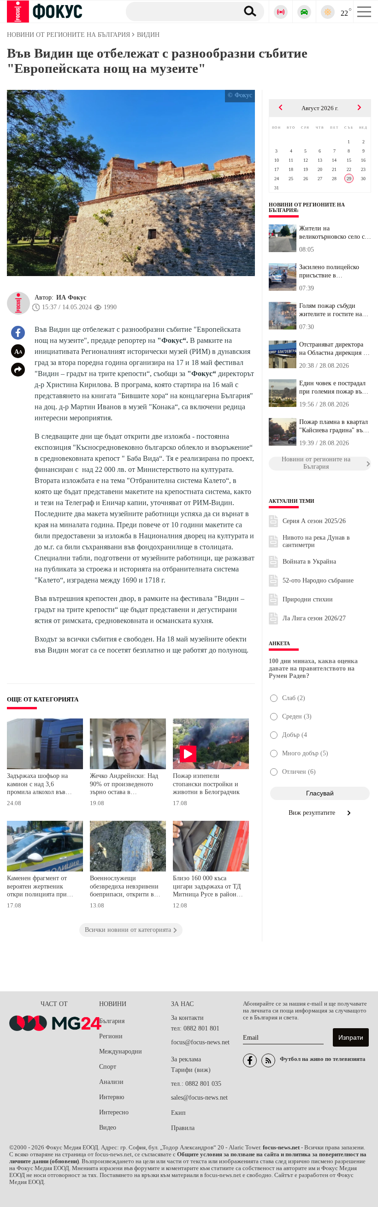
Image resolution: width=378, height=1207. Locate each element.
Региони (111, 1036)
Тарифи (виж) (191, 1069)
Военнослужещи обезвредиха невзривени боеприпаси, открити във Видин (125, 887)
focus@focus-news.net (200, 1042)
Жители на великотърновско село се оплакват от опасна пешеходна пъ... (333, 233)
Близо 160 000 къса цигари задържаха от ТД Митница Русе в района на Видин (207, 887)
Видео (107, 1127)
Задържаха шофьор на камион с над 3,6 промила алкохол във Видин (37, 785)
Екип (178, 1112)
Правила (183, 1128)
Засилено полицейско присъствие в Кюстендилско (329, 271)
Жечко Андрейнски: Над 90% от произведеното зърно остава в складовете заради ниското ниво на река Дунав (124, 785)
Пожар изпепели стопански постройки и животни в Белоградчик (206, 783)
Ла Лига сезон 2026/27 (314, 618)
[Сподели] (18, 370)
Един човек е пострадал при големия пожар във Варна (332, 387)
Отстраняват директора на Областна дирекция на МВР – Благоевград (334, 349)
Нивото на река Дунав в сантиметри (316, 541)
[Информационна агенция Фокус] (250, 1060)
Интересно (114, 1112)
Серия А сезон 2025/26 (314, 521)
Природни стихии (308, 599)
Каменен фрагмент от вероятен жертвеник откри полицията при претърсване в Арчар (37, 887)
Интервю (111, 1097)
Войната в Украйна (309, 561)
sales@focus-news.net (199, 1097)
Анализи (111, 1081)
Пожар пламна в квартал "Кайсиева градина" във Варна (333, 426)
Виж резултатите (313, 812)
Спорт (107, 1066)
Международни (120, 1051)
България (111, 1021)
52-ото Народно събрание (318, 580)
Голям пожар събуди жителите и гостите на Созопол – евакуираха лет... (330, 310)
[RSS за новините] (268, 1060)
